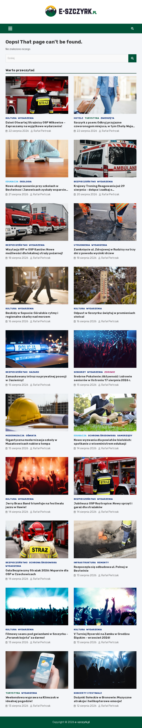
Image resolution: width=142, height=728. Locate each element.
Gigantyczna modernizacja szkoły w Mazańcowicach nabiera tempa (31, 441)
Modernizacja (15, 435)
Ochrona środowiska (102, 435)
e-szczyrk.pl (82, 722)
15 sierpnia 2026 (18, 384)
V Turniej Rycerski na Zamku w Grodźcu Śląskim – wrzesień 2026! (102, 635)
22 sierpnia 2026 (19, 131)
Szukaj (132, 58)
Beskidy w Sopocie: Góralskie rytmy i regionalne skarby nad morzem (32, 314)
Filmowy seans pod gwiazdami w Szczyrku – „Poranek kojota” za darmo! (37, 635)
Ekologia (26, 181)
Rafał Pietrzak (42, 131)
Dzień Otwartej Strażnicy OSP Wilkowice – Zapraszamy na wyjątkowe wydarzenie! (35, 124)
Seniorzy (80, 372)
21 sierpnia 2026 (18, 194)
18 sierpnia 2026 (18, 258)
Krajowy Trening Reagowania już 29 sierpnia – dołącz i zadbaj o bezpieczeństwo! (99, 189)
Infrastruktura (85, 562)
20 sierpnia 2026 (87, 194)
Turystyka (92, 118)
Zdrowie (109, 372)
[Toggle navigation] (10, 28)
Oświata (31, 435)
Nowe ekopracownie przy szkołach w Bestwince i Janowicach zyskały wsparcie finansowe (36, 189)
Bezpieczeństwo (85, 181)
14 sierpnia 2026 (87, 448)
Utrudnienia (82, 245)
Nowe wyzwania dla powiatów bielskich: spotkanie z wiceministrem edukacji (102, 441)
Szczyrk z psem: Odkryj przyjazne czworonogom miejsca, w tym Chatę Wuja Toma (103, 126)
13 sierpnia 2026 (87, 575)
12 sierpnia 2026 (87, 705)
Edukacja (12, 181)
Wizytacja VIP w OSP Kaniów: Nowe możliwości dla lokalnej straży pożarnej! (34, 251)
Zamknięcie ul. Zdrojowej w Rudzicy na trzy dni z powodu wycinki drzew (105, 251)
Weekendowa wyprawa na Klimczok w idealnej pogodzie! (32, 699)
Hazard (34, 372)
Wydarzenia (26, 118)
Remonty (103, 562)
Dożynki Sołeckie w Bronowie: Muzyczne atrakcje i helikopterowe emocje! (103, 699)
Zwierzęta (107, 118)
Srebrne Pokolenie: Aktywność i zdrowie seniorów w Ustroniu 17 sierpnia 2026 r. (103, 378)
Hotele (78, 118)
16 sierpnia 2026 (18, 321)
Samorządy (124, 435)
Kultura (11, 118)
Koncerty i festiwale (88, 693)
